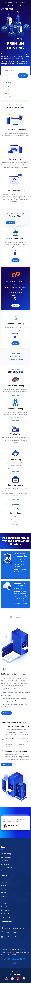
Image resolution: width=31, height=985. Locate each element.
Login (8, 5)
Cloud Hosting (15, 460)
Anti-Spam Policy (6, 914)
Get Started (6, 713)
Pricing (3, 889)
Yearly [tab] (20, 222)
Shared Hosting (6, 854)
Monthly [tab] (11, 222)
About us (4, 882)
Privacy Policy (5, 910)
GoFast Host (17, 971)
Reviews (3, 892)
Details (15, 260)
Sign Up (15, 5)
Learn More (15, 395)
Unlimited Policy (6, 917)
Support (23, 5)
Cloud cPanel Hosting (15, 386)
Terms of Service (6, 907)
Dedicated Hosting (15, 485)
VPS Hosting (15, 434)
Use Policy (4, 903)
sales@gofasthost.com (20, 2)
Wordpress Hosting (15, 409)
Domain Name (15, 513)
